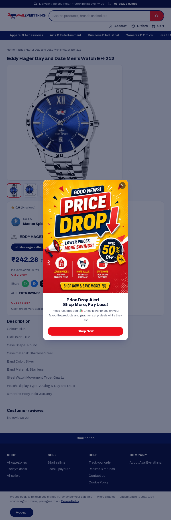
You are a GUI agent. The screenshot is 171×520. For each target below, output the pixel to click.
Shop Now (86, 331)
